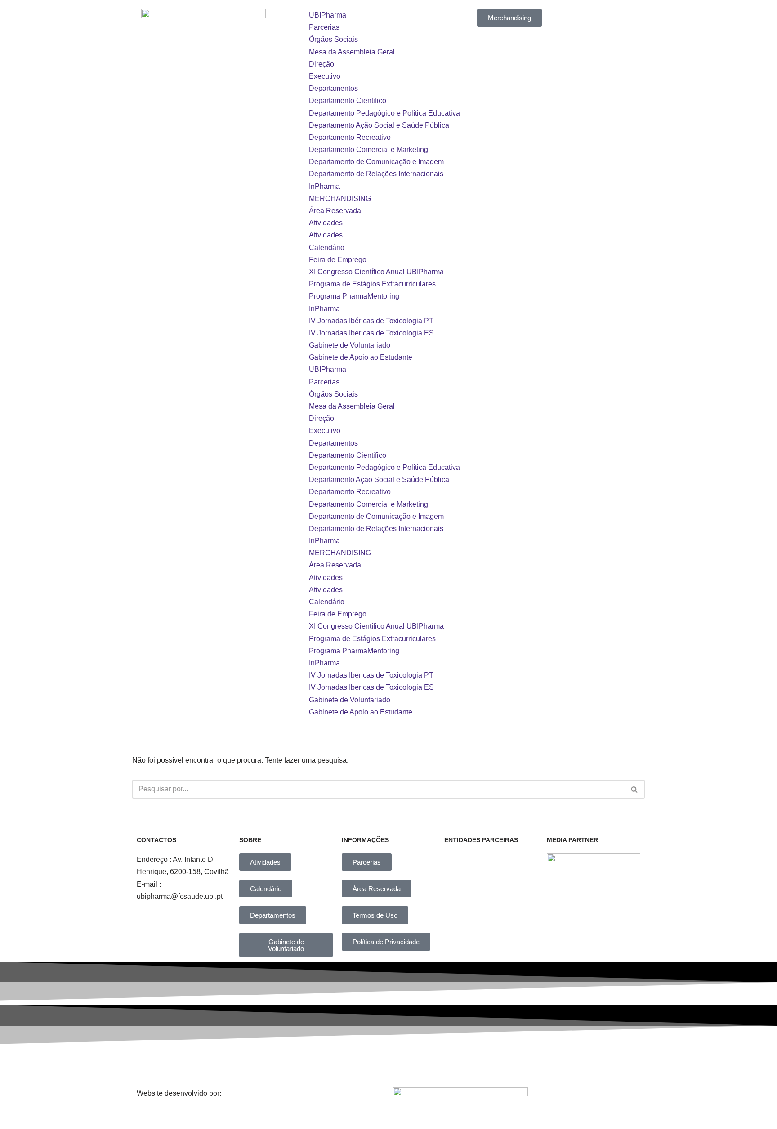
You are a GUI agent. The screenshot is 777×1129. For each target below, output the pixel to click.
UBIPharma (327, 15)
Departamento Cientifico (347, 100)
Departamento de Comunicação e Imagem (376, 161)
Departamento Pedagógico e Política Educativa (384, 113)
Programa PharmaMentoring (354, 296)
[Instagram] (338, 1063)
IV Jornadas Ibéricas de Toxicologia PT (371, 321)
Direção (321, 64)
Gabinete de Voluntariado (349, 345)
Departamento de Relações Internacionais (376, 174)
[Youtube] (462, 1063)
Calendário (326, 247)
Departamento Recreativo (350, 137)
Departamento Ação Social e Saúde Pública (379, 125)
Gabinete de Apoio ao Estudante (360, 357)
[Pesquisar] (635, 789)
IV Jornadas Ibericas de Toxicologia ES (371, 333)
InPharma (324, 186)
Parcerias (324, 27)
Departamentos (333, 88)
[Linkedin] (399, 1063)
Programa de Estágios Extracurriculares (372, 284)
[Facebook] (276, 1063)
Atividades (326, 223)
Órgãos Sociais (333, 39)
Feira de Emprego (337, 259)
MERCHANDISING (340, 198)
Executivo (324, 76)
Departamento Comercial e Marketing (368, 149)
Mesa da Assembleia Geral (352, 52)
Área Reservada (335, 210)
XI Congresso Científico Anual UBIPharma (376, 272)
